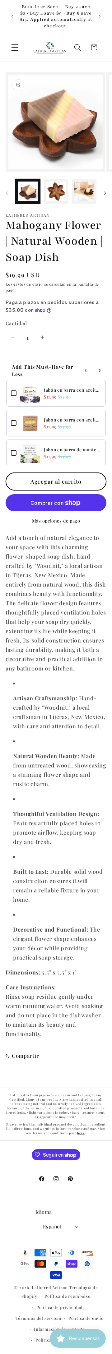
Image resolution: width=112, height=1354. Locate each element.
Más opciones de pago (56, 521)
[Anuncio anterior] (12, 16)
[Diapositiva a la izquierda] (7, 193)
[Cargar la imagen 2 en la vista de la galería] (56, 191)
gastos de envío (28, 284)
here (81, 1133)
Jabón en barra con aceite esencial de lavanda (72, 390)
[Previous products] (86, 370)
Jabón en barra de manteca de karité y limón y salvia (72, 450)
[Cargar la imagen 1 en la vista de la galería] (28, 191)
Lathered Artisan (50, 1287)
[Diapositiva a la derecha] (105, 193)
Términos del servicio (38, 1318)
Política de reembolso (67, 1296)
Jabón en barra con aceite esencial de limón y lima (72, 420)
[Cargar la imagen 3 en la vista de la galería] (84, 191)
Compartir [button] (25, 1055)
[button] (15, 47)
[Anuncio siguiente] (99, 16)
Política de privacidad (59, 1307)
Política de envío (86, 1318)
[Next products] (99, 370)
